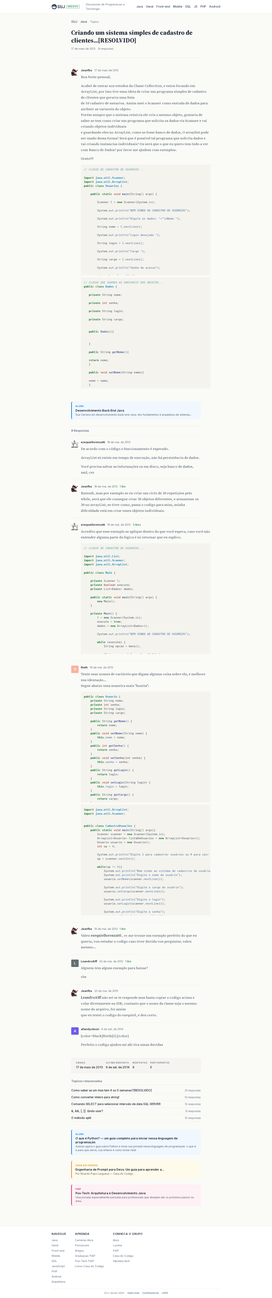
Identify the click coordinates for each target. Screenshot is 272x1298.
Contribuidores (150, 1293)
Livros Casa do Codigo (89, 1266)
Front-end (58, 1250)
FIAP (116, 1250)
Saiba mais (133, 1293)
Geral (149, 6)
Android (214, 6)
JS (195, 6)
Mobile (177, 6)
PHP (203, 6)
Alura (116, 1240)
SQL (188, 6)
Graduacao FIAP (85, 1256)
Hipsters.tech (121, 1261)
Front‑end (163, 6)
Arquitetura (58, 1281)
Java (139, 6)
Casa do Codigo (123, 1256)
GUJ (74, 21)
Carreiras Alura (84, 1240)
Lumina (117, 1245)
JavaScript (58, 1266)
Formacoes (82, 1245)
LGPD (165, 1293)
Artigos (79, 1250)
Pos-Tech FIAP (84, 1261)
